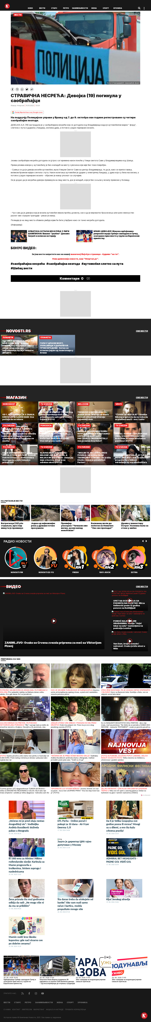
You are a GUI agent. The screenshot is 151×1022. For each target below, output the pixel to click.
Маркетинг (38, 1010)
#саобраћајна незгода (63, 264)
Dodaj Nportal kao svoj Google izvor (29, 112)
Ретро (66, 8)
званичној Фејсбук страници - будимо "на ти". (94, 254)
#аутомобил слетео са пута (102, 264)
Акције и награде (54, 1010)
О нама (7, 1010)
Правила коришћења (75, 1010)
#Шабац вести (21, 268)
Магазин (16, 397)
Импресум (27, 1010)
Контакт (16, 1010)
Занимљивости (80, 8)
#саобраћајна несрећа (28, 264)
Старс (54, 8)
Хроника (117, 8)
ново (30, 8)
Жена (94, 8)
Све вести (142, 331)
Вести (42, 8)
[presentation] (143, 541)
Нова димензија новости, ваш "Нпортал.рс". (75, 259)
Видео (13, 586)
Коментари (72, 278)
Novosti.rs (18, 331)
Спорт (106, 8)
